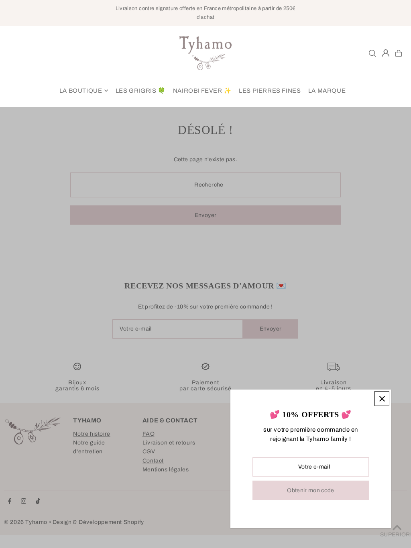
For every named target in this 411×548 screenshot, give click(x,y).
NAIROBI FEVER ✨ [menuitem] (202, 90)
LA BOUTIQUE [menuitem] (80, 90)
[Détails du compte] (385, 53)
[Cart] (398, 53)
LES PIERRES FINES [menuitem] (270, 90)
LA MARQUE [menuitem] (327, 90)
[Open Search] (372, 53)
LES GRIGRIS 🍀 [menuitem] (141, 90)
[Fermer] (382, 399)
